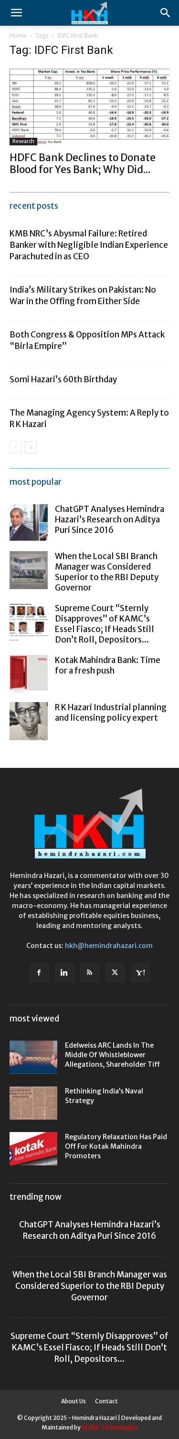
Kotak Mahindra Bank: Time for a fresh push (107, 665)
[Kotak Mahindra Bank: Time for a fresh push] (29, 674)
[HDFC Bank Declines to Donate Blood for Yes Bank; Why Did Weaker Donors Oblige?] (89, 106)
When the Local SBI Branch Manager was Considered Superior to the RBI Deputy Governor (106, 572)
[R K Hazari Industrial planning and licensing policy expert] (29, 721)
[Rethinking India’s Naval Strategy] (33, 1103)
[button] (16, 13)
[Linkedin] (64, 972)
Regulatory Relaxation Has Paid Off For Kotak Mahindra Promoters (116, 1146)
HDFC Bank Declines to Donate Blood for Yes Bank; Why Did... (83, 163)
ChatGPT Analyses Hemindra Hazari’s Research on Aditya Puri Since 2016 (109, 519)
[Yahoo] (140, 972)
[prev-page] (15, 447)
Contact (106, 1401)
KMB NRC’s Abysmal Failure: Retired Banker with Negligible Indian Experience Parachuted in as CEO (89, 245)
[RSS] (89, 972)
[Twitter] (115, 972)
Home (18, 35)
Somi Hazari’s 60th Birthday (63, 379)
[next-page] (31, 447)
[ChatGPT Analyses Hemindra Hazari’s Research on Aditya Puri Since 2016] (29, 523)
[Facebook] (39, 972)
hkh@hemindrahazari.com (109, 945)
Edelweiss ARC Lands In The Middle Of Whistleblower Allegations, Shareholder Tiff (112, 1055)
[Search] (165, 13)
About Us (73, 1401)
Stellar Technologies (110, 1427)
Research (23, 141)
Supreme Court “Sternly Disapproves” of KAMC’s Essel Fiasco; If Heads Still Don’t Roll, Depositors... (104, 624)
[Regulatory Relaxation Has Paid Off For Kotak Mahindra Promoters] (33, 1148)
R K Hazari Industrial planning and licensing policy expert (111, 712)
